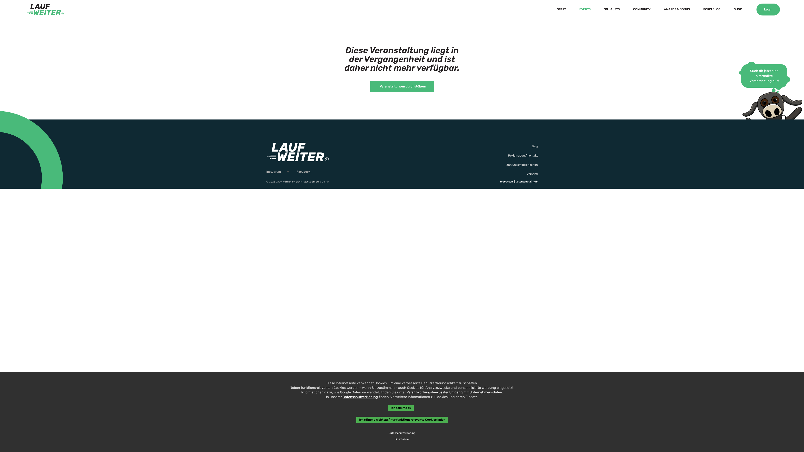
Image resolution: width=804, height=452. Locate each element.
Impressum (507, 181)
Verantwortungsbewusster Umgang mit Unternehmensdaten (454, 392)
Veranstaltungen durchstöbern (403, 86)
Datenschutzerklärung (360, 397)
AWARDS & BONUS (677, 9)
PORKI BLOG (711, 9)
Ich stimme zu (401, 408)
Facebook (303, 171)
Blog (535, 146)
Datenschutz (523, 181)
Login (768, 9)
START (561, 9)
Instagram (273, 171)
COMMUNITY (642, 9)
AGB (535, 181)
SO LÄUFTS (612, 9)
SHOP (738, 9)
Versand (532, 174)
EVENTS (585, 9)
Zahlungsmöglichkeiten (522, 165)
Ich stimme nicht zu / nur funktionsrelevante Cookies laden (402, 420)
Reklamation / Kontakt (523, 155)
